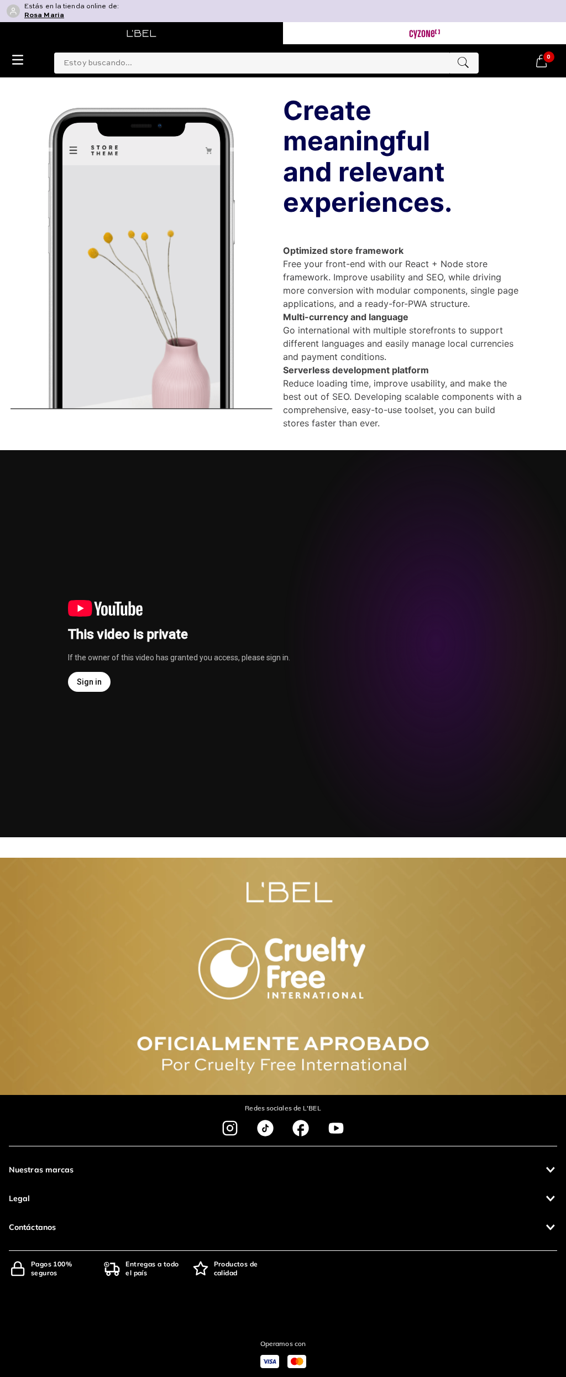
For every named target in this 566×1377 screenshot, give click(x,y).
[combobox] (266, 61)
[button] (283, 1169)
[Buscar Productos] (463, 63)
